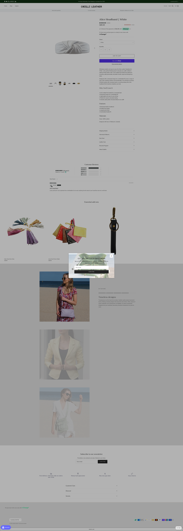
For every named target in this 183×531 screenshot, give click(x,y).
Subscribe (91, 271)
